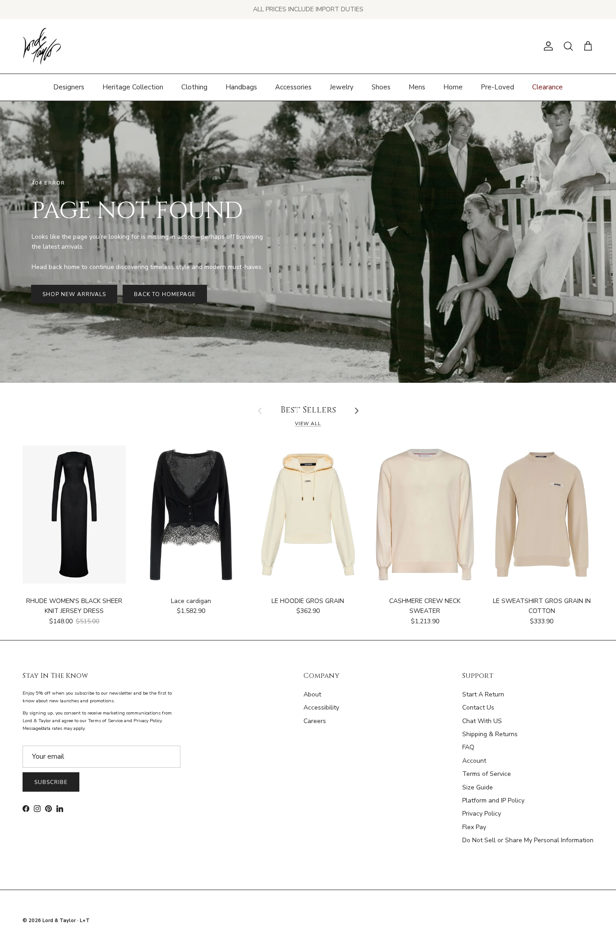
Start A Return (483, 694)
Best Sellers (308, 410)
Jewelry (342, 87)
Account (474, 760)
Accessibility (321, 707)
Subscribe (51, 782)
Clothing (194, 87)
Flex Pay (474, 827)
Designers (68, 87)
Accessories (293, 87)
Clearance (547, 87)
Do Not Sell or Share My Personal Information (527, 840)
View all (308, 423)
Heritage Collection (132, 87)
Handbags (241, 87)
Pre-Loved (497, 87)
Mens (417, 87)
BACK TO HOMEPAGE (164, 294)
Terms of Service (486, 774)
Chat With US (482, 721)
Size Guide (477, 787)
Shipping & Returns (490, 734)
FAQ (468, 747)
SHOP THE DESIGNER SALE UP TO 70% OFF (308, 9)
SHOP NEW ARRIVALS (74, 294)
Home (453, 87)
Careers (314, 721)
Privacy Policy (481, 813)
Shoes (381, 87)
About (312, 694)
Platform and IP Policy (493, 800)
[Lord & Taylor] (42, 46)
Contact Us (478, 707)
